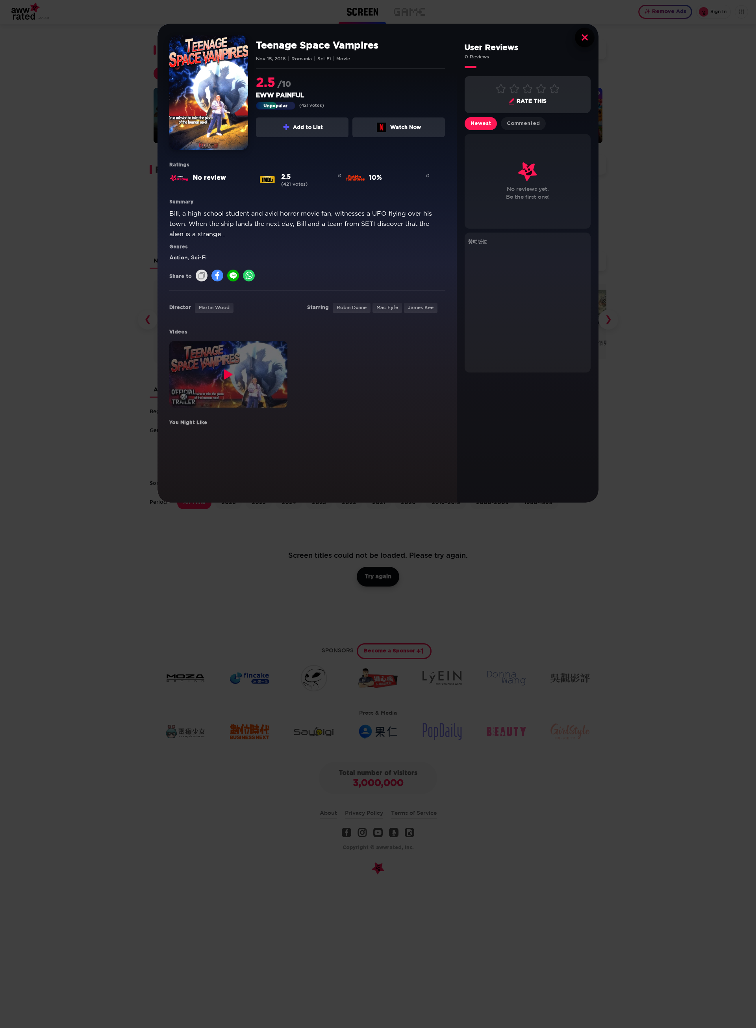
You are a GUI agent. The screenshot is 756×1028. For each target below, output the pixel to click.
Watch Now (405, 127)
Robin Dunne (352, 307)
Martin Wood (214, 307)
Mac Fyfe (387, 307)
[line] (233, 276)
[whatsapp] (249, 276)
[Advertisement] (528, 307)
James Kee (421, 307)
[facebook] (217, 276)
